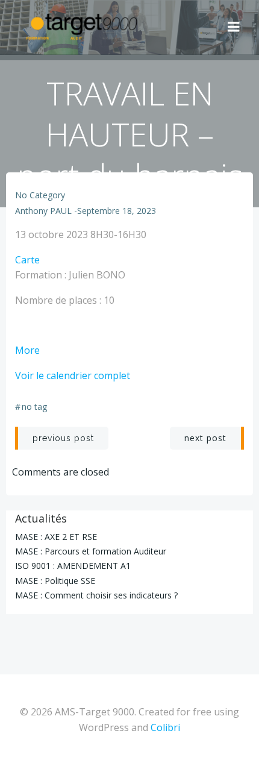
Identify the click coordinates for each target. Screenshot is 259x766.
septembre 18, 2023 (116, 210)
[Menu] (233, 27)
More (27, 350)
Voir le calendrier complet (72, 375)
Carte (27, 259)
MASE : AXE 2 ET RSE (56, 536)
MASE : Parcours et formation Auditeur (90, 551)
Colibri (165, 727)
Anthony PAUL (43, 210)
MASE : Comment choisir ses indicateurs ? (96, 595)
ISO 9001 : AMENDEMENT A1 (73, 565)
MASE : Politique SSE (55, 580)
